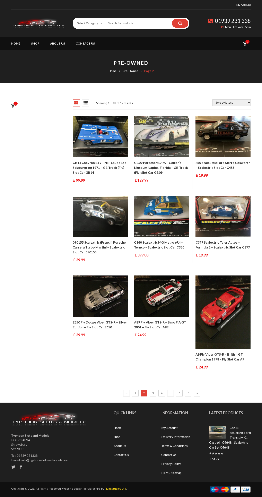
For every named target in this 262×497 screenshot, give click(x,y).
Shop (35, 43)
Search (180, 23)
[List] (85, 102)
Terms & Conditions (174, 446)
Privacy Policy (171, 464)
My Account (243, 4)
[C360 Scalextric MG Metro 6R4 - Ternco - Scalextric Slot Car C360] (161, 216)
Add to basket (80, 153)
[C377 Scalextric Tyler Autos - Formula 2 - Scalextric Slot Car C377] (223, 216)
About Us (57, 43)
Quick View (94, 153)
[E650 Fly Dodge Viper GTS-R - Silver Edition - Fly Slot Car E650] (100, 296)
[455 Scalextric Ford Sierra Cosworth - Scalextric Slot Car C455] (223, 136)
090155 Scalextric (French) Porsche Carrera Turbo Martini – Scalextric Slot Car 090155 (99, 247)
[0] (245, 43)
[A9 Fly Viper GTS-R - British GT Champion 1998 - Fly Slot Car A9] (223, 312)
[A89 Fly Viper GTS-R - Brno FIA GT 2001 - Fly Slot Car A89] (161, 296)
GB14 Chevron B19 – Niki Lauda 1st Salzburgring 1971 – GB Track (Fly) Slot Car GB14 (99, 167)
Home (15, 43)
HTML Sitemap (171, 473)
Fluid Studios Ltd (115, 488)
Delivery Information (175, 437)
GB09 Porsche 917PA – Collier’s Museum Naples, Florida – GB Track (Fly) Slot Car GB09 (161, 167)
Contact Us (85, 43)
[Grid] (76, 102)
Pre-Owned (130, 71)
